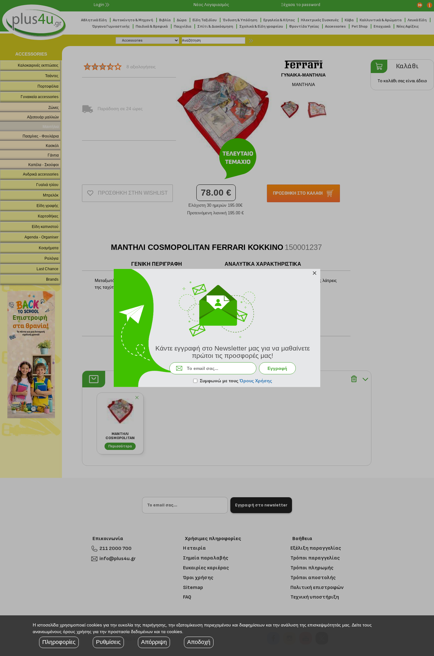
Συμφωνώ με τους (236, 380)
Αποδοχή (198, 642)
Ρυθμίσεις (108, 642)
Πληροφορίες (59, 642)
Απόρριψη (154, 642)
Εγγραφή (277, 368)
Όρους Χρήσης (256, 380)
